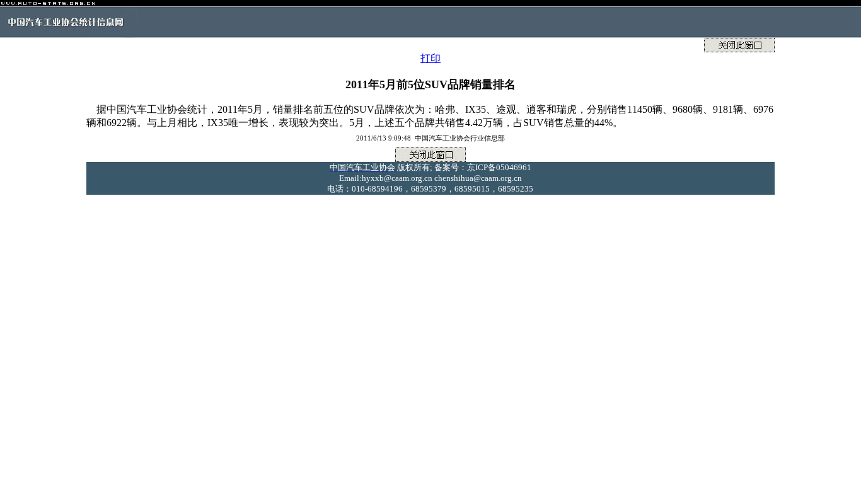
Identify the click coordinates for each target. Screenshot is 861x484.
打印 (430, 58)
